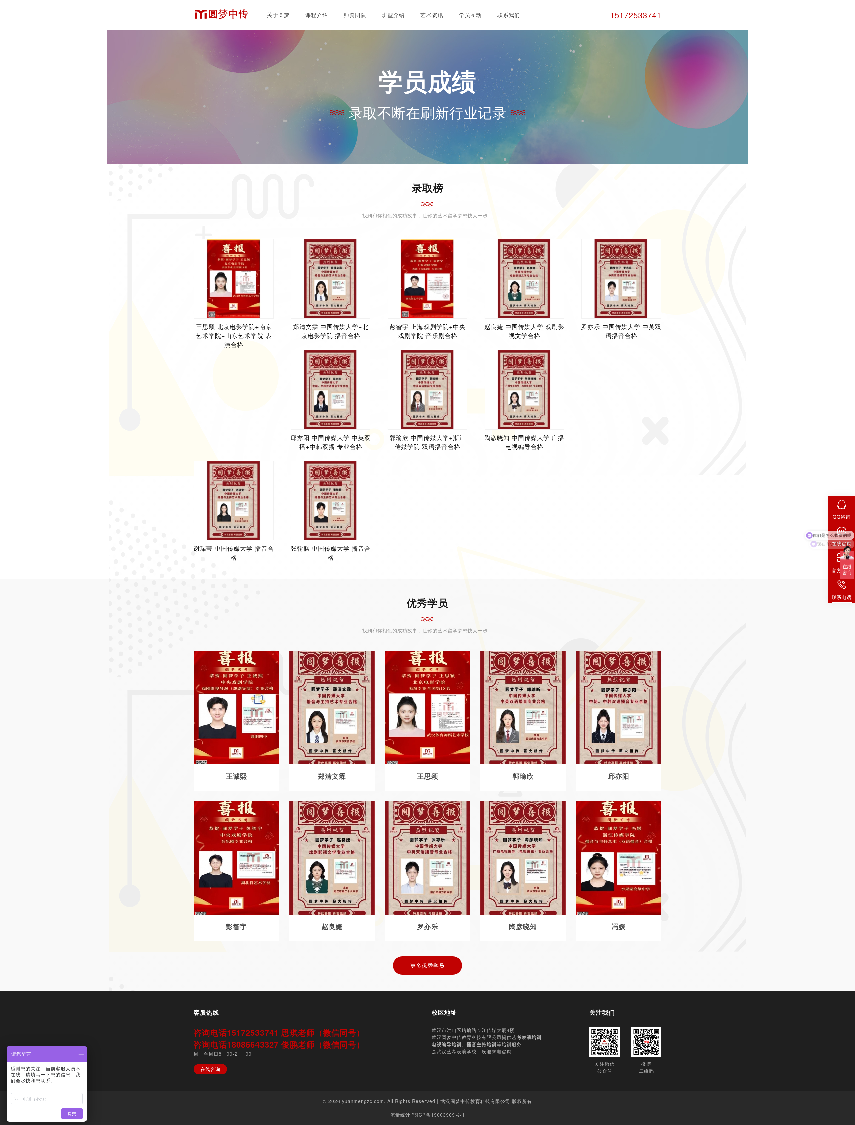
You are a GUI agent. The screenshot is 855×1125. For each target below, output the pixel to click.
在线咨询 (210, 1069)
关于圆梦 (278, 15)
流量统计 (400, 1114)
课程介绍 (316, 15)
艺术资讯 (431, 15)
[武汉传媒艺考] (221, 15)
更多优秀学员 (427, 965)
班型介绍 (393, 15)
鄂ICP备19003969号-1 (438, 1114)
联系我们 (508, 15)
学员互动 (470, 15)
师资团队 (355, 15)
